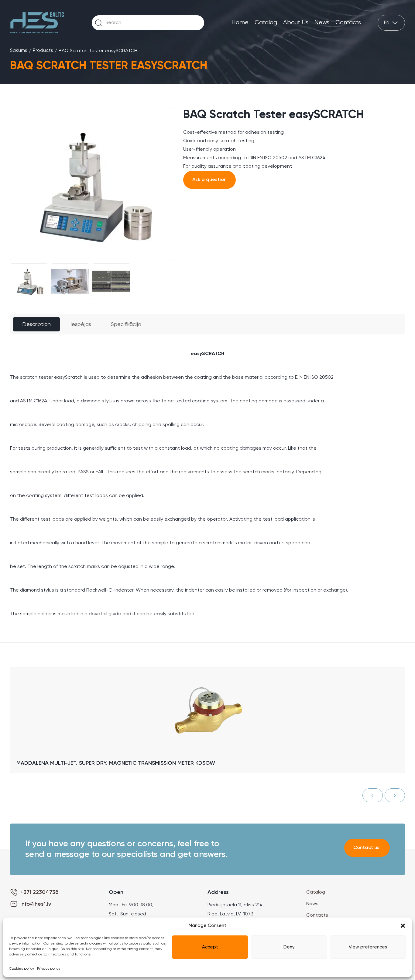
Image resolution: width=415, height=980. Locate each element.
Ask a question (209, 179)
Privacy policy (48, 969)
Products (43, 50)
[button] (403, 926)
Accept (210, 947)
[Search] (98, 22)
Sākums (18, 50)
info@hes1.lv (35, 904)
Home (240, 22)
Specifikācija (126, 324)
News (321, 22)
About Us (295, 22)
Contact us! (367, 847)
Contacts (348, 22)
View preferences (368, 947)
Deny (289, 947)
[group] (90, 184)
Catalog (266, 22)
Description (36, 324)
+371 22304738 (39, 892)
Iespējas (80, 324)
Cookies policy (21, 969)
